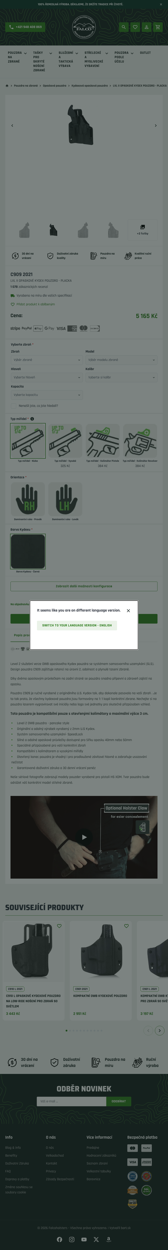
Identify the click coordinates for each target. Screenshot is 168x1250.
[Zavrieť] (128, 610)
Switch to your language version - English (77, 625)
